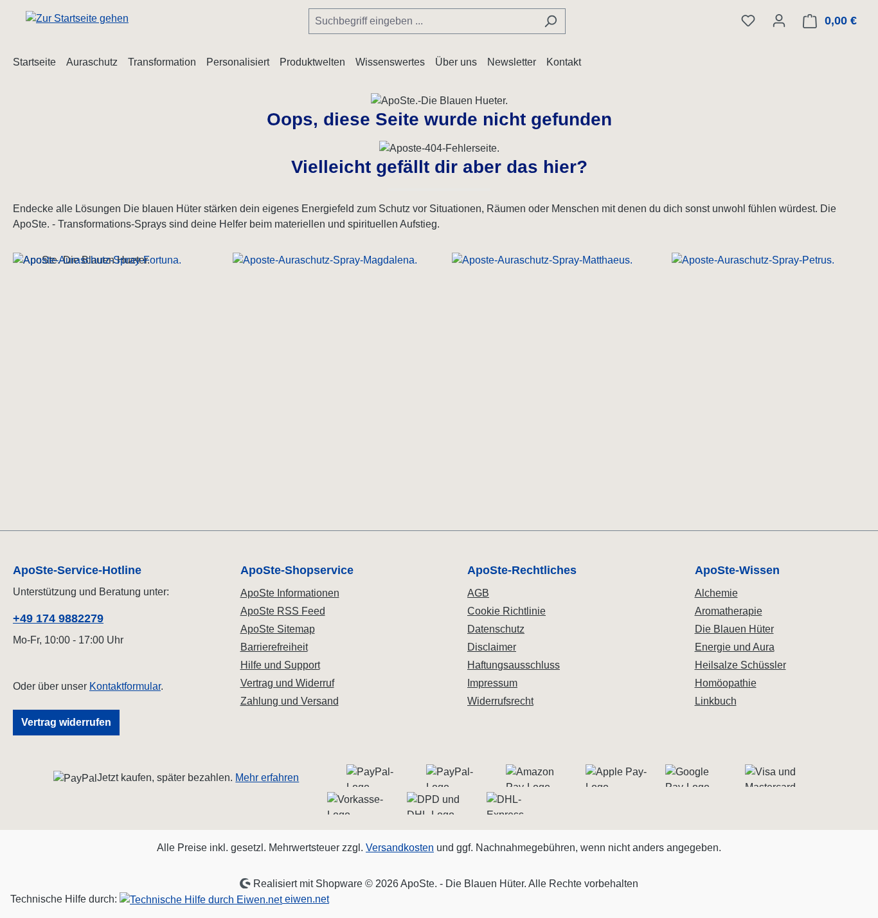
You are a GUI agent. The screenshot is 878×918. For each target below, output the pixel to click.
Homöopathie (726, 683)
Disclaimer (491, 647)
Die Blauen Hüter (734, 629)
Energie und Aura (735, 647)
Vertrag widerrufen (66, 722)
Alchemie (716, 593)
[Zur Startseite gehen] (77, 18)
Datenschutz (495, 629)
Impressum (492, 683)
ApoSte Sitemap (277, 629)
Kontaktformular (125, 686)
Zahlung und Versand (289, 701)
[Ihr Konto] (779, 20)
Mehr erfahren (267, 777)
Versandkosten (400, 847)
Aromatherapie (728, 611)
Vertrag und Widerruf (287, 683)
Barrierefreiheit (274, 647)
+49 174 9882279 (58, 618)
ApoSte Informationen (289, 593)
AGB (478, 593)
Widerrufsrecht (500, 701)
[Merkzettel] (748, 20)
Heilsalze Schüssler (740, 665)
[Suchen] (550, 21)
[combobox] (422, 21)
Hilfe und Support (280, 665)
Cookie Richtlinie (506, 611)
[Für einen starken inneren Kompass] (110, 362)
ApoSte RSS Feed (282, 611)
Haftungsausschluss (513, 665)
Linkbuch (716, 701)
